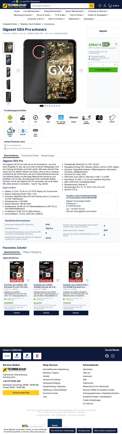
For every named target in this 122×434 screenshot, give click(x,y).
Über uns (86, 373)
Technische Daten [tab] (30, 155)
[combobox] (60, 5)
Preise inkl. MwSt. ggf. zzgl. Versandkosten (98, 52)
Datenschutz (88, 383)
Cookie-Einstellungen (92, 400)
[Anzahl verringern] (91, 64)
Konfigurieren (84, 430)
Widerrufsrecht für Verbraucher (96, 386)
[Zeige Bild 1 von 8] (41, 106)
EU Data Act (88, 403)
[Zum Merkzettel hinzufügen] (28, 280)
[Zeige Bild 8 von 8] (59, 106)
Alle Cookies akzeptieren (105, 430)
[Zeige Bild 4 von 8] (50, 106)
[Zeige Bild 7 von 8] (57, 106)
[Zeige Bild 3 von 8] (47, 106)
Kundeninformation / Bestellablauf (97, 397)
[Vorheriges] (18, 70)
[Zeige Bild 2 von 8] (45, 106)
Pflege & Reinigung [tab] (32, 252)
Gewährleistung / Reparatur (54, 386)
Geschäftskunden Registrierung (56, 369)
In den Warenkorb (103, 70)
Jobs (45, 397)
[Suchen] (91, 5)
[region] (43, 72)
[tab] (11, 155)
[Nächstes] (81, 70)
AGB (85, 379)
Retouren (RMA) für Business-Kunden (98, 390)
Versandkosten (66, 410)
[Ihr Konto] (105, 5)
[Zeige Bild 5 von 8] (52, 106)
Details (17, 313)
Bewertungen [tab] (47, 155)
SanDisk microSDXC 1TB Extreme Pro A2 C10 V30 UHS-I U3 (15, 286)
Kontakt (46, 376)
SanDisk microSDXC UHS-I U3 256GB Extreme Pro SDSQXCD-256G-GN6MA (75, 286)
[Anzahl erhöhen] (115, 64)
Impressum (87, 376)
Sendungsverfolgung (51, 383)
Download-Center (50, 393)
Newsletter (87, 369)
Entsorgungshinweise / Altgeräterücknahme (101, 393)
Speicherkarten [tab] (12, 252)
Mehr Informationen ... (38, 432)
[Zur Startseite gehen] (15, 6)
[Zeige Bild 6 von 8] (54, 106)
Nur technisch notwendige (62, 430)
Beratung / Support (51, 373)
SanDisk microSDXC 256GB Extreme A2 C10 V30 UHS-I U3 (44, 286)
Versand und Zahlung (51, 379)
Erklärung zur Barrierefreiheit (55, 390)
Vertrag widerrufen (21, 393)
